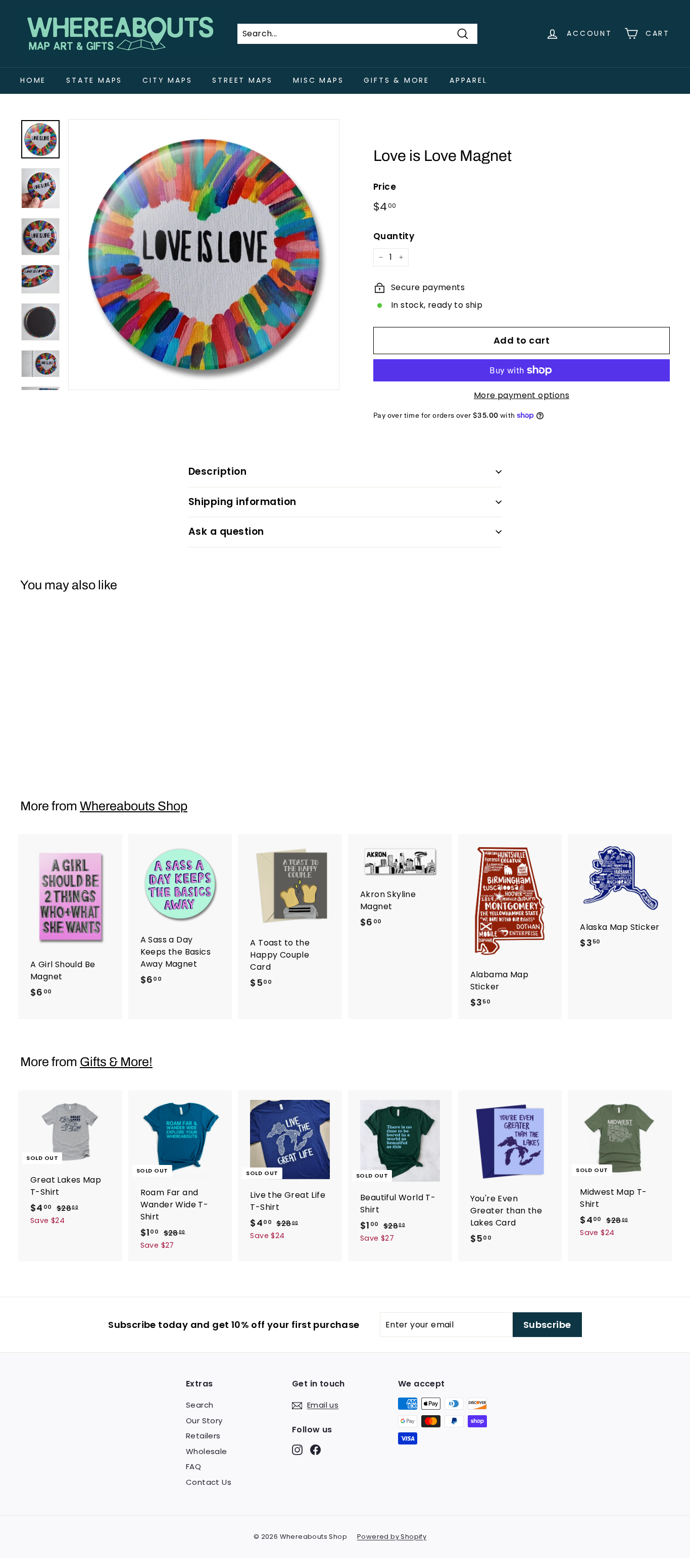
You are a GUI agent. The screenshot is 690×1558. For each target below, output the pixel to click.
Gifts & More (396, 80)
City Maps (167, 80)
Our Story (204, 1420)
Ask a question (226, 531)
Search (199, 1405)
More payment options (521, 395)
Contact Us (208, 1482)
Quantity (393, 236)
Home (33, 80)
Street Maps (242, 80)
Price (384, 187)
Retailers (203, 1435)
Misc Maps (318, 80)
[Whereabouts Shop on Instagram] (297, 1449)
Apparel (468, 80)
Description (217, 471)
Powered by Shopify (391, 1536)
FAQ (193, 1466)
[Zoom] (204, 255)
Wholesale (206, 1451)
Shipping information (242, 502)
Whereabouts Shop (133, 806)
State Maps (94, 80)
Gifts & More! (116, 1062)
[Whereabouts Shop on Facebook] (315, 1449)
